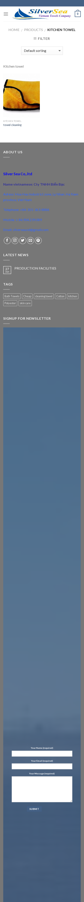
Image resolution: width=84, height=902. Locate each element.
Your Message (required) (42, 773)
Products (33, 30)
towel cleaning (12, 125)
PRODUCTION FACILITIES (35, 268)
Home (13, 30)
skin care (25, 303)
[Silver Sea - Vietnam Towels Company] (42, 14)
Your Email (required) (42, 760)
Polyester (10, 303)
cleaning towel (43, 296)
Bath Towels (12, 296)
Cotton (60, 296)
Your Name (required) (42, 748)
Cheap (27, 296)
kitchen (72, 296)
